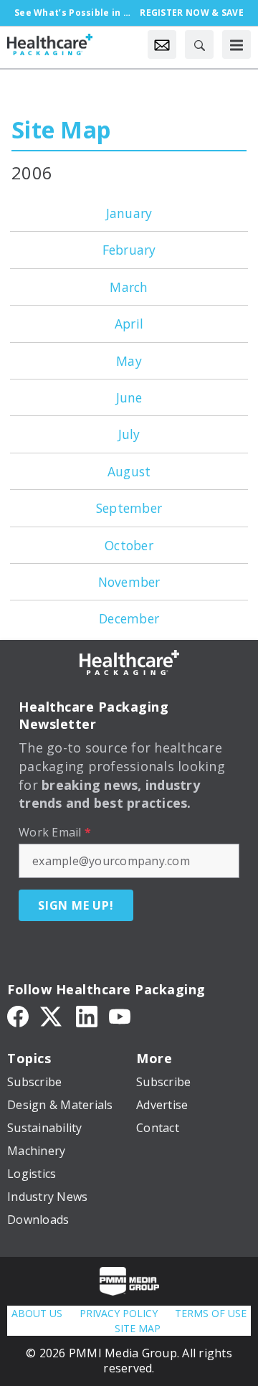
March (129, 287)
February (129, 249)
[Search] (199, 44)
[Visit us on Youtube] (119, 1015)
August (129, 471)
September (129, 508)
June (129, 397)
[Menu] (236, 44)
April (129, 323)
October (129, 545)
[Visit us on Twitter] (52, 1015)
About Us (36, 1313)
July (129, 434)
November (129, 581)
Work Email (55, 832)
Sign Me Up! (76, 905)
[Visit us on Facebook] (18, 1015)
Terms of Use (211, 1313)
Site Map (60, 129)
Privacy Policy (119, 1313)
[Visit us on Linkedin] (86, 1015)
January (129, 213)
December (129, 618)
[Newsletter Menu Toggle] (162, 44)
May (129, 360)
